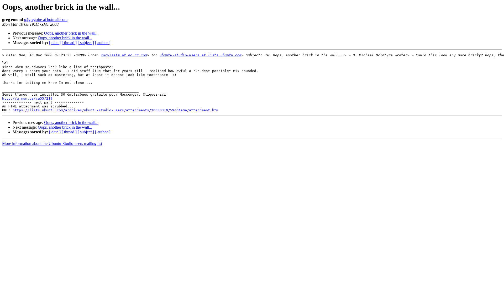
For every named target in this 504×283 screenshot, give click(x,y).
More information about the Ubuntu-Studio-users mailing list (52, 143)
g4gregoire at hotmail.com (45, 19)
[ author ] (102, 42)
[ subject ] (86, 42)
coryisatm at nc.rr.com (124, 55)
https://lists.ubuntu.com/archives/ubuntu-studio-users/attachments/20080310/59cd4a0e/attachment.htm (115, 110)
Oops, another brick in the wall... (71, 33)
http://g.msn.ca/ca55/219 (27, 98)
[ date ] (55, 42)
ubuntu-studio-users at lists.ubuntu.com (201, 55)
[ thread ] (69, 42)
